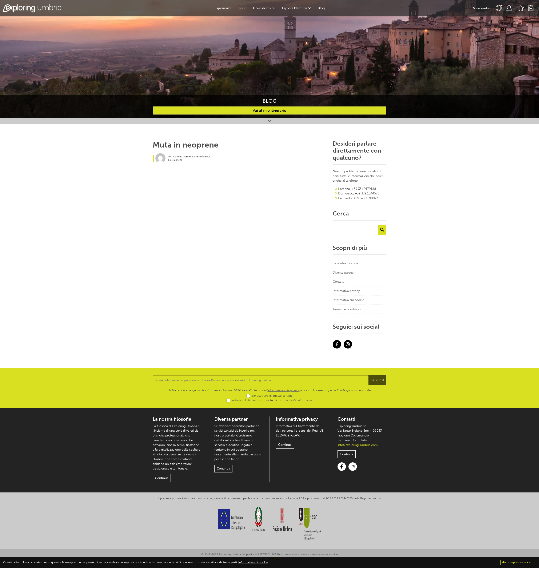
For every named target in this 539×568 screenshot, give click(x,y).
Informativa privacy (346, 291)
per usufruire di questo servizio (272, 396)
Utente (510, 8)
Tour (242, 8)
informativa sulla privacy (284, 390)
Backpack (530, 8)
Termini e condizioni (347, 309)
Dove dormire (264, 8)
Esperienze (223, 8)
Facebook (337, 344)
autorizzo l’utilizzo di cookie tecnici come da (272, 400)
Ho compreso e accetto (518, 562)
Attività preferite (520, 8)
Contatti (338, 281)
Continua (161, 478)
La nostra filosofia (345, 263)
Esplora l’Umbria (294, 8)
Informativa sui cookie (348, 300)
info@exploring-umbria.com (358, 445)
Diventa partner (482, 8)
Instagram (348, 344)
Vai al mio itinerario (269, 110)
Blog (321, 8)
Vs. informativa (302, 400)
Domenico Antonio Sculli (197, 156)
